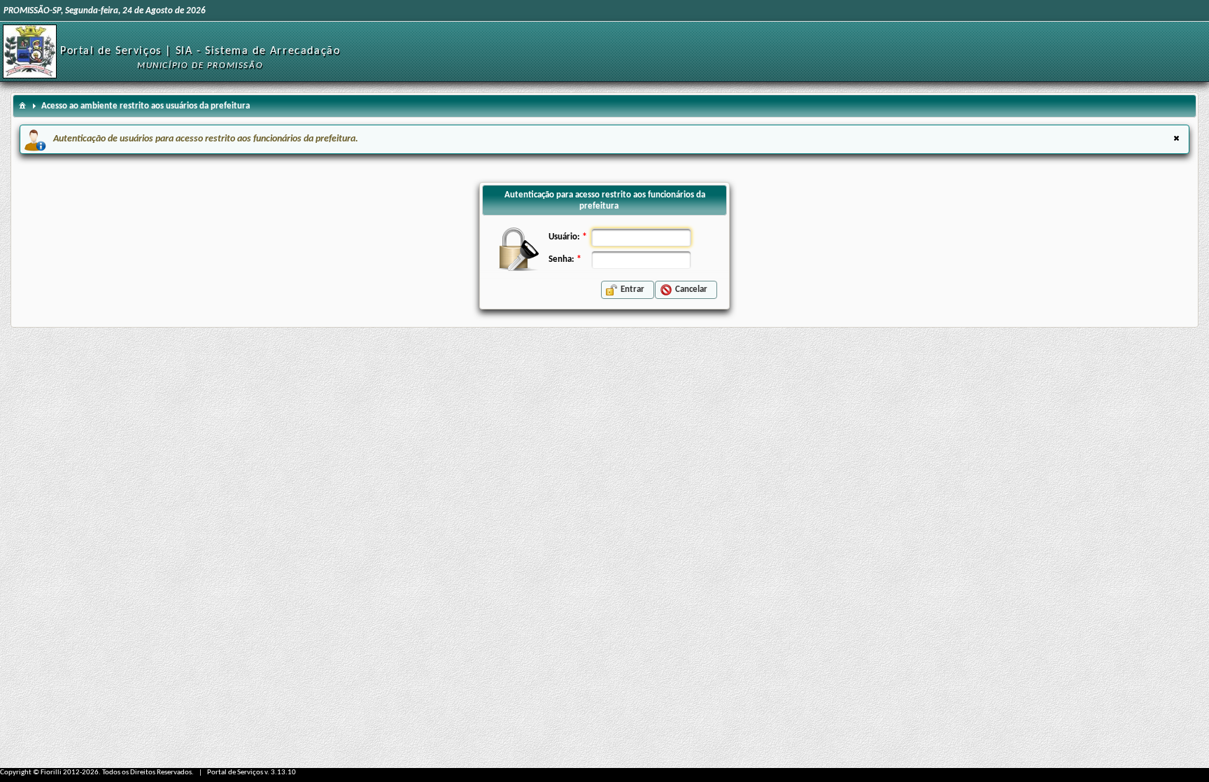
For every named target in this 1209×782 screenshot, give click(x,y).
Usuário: (564, 237)
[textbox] (641, 237)
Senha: (561, 259)
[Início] (29, 51)
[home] (22, 105)
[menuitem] (22, 105)
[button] (627, 290)
